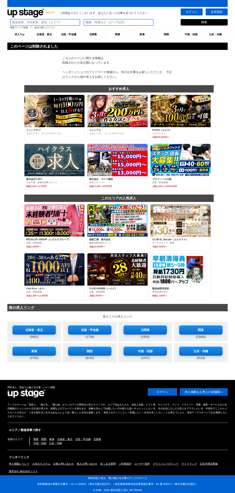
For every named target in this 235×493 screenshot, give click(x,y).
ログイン (192, 11)
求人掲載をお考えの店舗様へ (204, 392)
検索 (204, 22)
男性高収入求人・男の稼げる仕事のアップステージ (117, 478)
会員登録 (217, 11)
